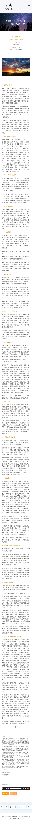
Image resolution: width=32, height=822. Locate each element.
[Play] (3, 788)
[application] (16, 788)
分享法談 (13, 793)
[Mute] (28, 788)
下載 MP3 (5, 793)
